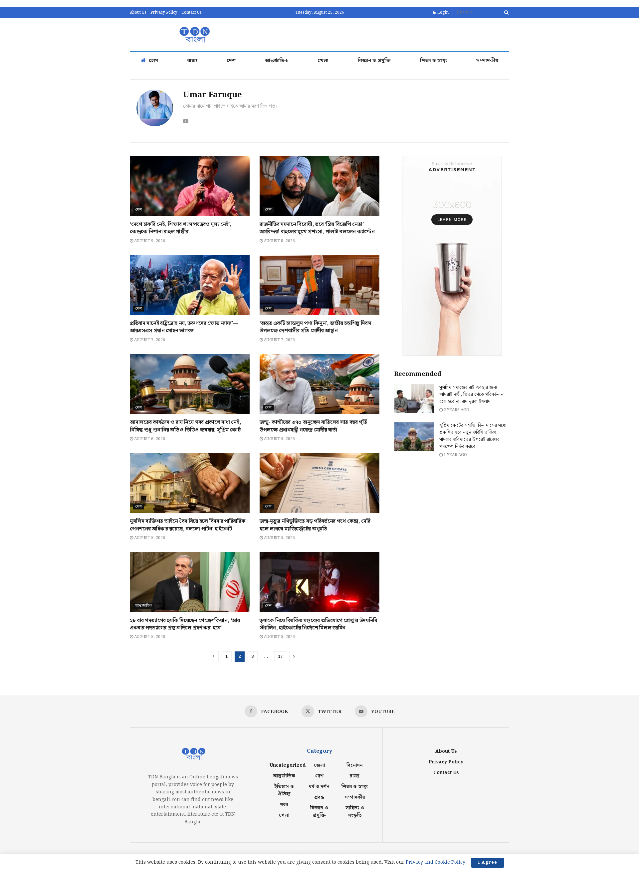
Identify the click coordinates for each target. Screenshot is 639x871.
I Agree (487, 862)
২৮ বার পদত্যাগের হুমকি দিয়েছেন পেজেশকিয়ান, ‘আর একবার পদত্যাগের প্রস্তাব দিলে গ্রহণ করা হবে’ (185, 624)
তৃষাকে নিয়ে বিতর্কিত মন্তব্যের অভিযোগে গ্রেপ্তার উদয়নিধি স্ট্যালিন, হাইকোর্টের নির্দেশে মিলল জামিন (318, 624)
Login (442, 12)
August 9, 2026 (149, 241)
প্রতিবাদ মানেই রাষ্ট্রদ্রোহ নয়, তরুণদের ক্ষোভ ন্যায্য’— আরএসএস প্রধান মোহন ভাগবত (184, 327)
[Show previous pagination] (214, 656)
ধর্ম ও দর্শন (319, 786)
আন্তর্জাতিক (276, 61)
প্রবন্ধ (319, 797)
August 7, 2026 (149, 340)
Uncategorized (288, 765)
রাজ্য (192, 61)
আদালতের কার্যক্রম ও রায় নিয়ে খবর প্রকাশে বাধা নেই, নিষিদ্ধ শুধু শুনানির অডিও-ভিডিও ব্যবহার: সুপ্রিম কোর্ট (185, 426)
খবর (284, 804)
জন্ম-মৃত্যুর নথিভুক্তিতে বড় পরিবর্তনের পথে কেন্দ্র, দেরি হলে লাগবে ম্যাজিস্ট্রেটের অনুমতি (315, 525)
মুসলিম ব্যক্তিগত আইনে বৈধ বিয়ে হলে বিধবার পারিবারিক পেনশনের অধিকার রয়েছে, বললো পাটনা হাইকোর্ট (187, 525)
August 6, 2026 (149, 439)
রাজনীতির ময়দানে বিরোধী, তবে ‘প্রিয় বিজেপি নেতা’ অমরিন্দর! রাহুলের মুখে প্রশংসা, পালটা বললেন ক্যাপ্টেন (317, 228)
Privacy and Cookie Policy (435, 862)
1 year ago (455, 455)
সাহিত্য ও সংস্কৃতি (354, 811)
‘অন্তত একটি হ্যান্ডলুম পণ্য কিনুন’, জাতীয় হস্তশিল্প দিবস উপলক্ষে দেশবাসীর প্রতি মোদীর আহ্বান (315, 327)
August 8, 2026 (279, 241)
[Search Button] (505, 12)
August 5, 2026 (279, 439)
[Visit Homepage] (194, 35)
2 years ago (456, 410)
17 (280, 656)
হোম (153, 61)
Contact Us (191, 12)
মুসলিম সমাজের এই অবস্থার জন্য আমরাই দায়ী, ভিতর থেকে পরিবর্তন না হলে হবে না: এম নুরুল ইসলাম (472, 394)
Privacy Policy (163, 12)
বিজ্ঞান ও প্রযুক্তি (374, 61)
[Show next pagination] (294, 656)
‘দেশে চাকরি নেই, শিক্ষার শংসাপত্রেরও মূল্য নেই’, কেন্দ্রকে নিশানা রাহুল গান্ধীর (180, 228)
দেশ (231, 61)
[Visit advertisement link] (451, 256)
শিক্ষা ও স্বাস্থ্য (433, 61)
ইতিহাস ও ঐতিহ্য (284, 790)
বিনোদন (354, 765)
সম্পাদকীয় (487, 61)
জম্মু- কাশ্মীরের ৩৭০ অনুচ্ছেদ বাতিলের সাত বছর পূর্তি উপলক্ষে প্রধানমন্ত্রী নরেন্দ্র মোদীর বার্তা (313, 426)
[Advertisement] (388, 34)
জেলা (319, 765)
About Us (138, 12)
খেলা (323, 61)
